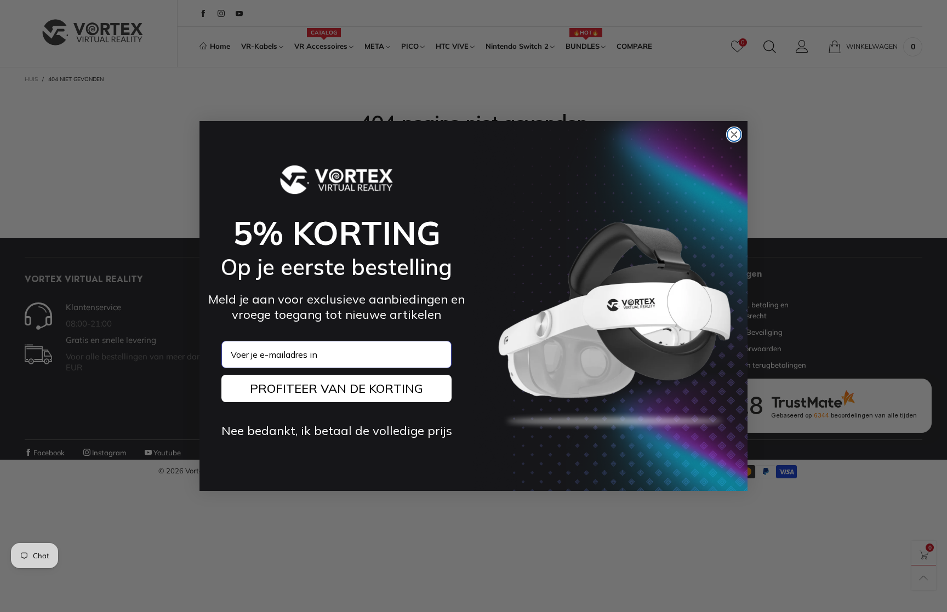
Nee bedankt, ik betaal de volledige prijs (336, 430)
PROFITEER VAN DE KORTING (336, 388)
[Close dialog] (734, 134)
